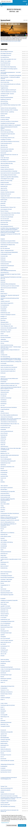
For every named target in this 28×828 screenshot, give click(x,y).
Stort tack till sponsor (5, 165)
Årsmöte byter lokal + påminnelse (7, 149)
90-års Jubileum (4, 604)
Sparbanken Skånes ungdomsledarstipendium (10, 455)
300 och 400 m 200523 (5, 503)
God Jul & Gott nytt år (5, 218)
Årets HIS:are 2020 (4, 457)
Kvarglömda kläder (4, 267)
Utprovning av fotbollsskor (6, 751)
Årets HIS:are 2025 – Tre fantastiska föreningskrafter (11, 75)
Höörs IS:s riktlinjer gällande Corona (8, 522)
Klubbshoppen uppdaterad (6, 678)
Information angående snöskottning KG (8, 89)
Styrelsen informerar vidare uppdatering (8, 108)
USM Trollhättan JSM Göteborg (7, 542)
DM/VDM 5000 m (4, 489)
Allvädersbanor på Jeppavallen (7, 731)
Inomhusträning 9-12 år (5, 646)
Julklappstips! (3, 437)
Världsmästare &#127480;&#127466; (8, 244)
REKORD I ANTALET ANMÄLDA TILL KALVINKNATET (11, 125)
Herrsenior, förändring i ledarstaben (7, 192)
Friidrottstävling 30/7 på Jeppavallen (8, 491)
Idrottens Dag (3, 438)
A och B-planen (4, 544)
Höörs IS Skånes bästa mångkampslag (8, 66)
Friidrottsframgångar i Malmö (6, 151)
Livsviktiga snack (4, 354)
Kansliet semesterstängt (5, 495)
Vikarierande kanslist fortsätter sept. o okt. (9, 385)
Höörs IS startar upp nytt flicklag (7, 131)
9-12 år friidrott (3, 617)
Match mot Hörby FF (4, 566)
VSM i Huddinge (4, 540)
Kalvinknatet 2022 (4, 435)
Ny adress (2, 665)
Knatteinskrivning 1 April (5, 312)
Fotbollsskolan (3, 310)
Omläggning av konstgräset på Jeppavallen (9, 600)
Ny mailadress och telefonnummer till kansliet (9, 242)
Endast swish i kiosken (5, 390)
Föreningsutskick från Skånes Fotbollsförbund (10, 513)
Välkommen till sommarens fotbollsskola (9, 407)
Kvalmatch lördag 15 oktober (6, 693)
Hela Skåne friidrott (4, 135)
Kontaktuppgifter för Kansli (6, 254)
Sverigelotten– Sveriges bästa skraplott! (8, 800)
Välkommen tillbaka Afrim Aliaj (7, 163)
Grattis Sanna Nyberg (5, 659)
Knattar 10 (2, 699)
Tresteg (2, 505)
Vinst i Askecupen (4, 680)
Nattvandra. (3, 709)
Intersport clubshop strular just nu (7, 169)
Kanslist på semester (5, 182)
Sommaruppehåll (4, 714)
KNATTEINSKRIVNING (5, 737)
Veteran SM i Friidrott (5, 602)
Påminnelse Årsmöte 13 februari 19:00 (8, 207)
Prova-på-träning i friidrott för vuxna (7, 137)
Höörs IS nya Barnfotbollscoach (7, 431)
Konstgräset (3, 598)
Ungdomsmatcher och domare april (8, 793)
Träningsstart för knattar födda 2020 (8, 133)
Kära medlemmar (4, 307)
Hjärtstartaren (3, 464)
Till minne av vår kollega (5, 117)
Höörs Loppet (3, 201)
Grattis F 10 (3, 682)
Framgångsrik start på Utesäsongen (8, 123)
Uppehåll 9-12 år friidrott (5, 606)
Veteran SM (3, 444)
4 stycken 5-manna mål (5, 301)
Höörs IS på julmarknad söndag (7, 345)
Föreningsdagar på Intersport (6, 575)
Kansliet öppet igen (4, 224)
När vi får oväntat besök (5, 248)
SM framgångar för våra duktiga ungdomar (9, 68)
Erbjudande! (3, 280)
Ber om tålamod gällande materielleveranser (9, 415)
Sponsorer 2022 (4, 394)
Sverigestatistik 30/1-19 (5, 585)
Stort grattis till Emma (5, 57)
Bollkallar (2, 792)
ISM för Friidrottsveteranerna (6, 571)
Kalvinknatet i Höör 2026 (5, 64)
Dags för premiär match (5, 804)
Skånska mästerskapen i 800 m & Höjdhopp (9, 109)
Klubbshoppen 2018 (4, 630)
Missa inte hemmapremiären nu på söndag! (9, 795)
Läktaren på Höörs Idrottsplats (7, 416)
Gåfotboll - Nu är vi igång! (5, 61)
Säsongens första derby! (5, 661)
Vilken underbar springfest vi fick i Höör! (8, 59)
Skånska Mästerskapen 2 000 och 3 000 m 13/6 (10, 423)
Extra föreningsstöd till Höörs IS (7, 226)
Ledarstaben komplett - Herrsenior (7, 93)
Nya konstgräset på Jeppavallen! (7, 594)
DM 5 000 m (3, 507)
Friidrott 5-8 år (3, 478)
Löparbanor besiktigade (5, 697)
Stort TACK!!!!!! (3, 644)
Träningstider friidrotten (5, 726)
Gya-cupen (3, 629)
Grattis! (2, 549)
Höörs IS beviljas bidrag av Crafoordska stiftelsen (10, 213)
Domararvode (3, 730)
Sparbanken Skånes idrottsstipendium (8, 283)
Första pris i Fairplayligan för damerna (8, 314)
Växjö (2, 587)
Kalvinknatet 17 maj (4, 724)
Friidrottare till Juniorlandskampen (7, 265)
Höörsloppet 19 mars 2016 (6, 754)
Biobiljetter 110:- (4, 316)
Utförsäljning (3, 648)
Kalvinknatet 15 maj (4, 573)
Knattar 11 (2, 707)
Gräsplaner (3, 238)
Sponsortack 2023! (4, 222)
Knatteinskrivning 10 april (5, 462)
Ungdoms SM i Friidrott (5, 195)
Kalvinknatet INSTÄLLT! (5, 493)
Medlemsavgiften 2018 (5, 625)
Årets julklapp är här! (5, 159)
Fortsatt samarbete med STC (6, 143)
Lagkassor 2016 (4, 733)
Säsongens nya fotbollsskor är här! (7, 466)
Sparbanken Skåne (4, 476)
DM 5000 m (3, 481)
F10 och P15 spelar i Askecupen (7, 640)
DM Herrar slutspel (4, 615)
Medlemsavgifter (4, 199)
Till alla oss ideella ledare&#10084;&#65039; (9, 252)
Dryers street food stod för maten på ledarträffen (10, 172)
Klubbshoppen (3, 526)
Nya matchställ (3, 735)
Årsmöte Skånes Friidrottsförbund (7, 577)
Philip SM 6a (3, 70)
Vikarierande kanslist (5, 392)
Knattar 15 (2, 511)
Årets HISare (3, 205)
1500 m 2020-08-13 (4, 485)
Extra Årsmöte (3, 547)
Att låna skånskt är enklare (6, 536)
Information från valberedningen (7, 216)
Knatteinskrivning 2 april (5, 427)
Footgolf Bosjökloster (5, 409)
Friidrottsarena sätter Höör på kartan (8, 705)
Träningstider (3, 636)
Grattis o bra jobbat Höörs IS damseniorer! (9, 367)
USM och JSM (3, 653)
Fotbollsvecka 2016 (4, 741)
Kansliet (2, 411)
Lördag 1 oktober (4, 703)
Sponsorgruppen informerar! (6, 209)
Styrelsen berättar (4, 113)
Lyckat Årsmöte (4, 318)
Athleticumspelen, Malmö (6, 581)
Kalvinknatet (3, 282)
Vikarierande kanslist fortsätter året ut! (8, 371)
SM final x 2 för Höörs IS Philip (6, 180)
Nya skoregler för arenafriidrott (7, 487)
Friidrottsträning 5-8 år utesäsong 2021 (8, 460)
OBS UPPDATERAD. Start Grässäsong (8, 806)
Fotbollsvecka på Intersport (6, 770)
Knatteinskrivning (4, 568)
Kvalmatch (3, 538)
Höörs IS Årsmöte (4, 433)
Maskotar (2, 291)
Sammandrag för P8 (4, 272)
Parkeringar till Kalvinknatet (6, 551)
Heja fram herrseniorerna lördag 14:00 (8, 369)
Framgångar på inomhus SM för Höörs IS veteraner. (11, 197)
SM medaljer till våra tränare (6, 53)
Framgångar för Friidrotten (6, 139)
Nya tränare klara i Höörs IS (6, 772)
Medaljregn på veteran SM (6, 99)
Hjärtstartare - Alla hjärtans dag (7, 80)
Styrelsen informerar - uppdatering (7, 111)
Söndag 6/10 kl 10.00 (5, 167)
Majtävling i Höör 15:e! (5, 453)
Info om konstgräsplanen (5, 623)
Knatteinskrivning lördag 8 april (7, 667)
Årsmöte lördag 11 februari (6, 329)
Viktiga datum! (3, 555)
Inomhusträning (4, 474)
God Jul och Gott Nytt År (5, 590)
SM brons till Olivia (4, 101)
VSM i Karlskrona (4, 651)
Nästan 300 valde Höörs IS (6, 642)
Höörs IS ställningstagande (6, 459)
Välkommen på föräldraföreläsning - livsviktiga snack (11, 361)
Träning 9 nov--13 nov (5, 690)
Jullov (2, 530)
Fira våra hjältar (3, 363)
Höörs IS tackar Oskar (5, 82)
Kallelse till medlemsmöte (6, 749)
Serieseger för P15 (4, 95)
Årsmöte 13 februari (4, 211)
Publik (2, 480)
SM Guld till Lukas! (4, 147)
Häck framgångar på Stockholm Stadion (8, 174)
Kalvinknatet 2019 (4, 553)
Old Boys (2, 352)
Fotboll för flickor (4, 557)
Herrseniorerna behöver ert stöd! (7, 365)
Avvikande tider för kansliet (6, 261)
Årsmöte (2, 468)
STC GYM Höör (3, 396)
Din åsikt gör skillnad (5, 119)
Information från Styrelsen (6, 337)
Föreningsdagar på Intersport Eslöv (7, 621)
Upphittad (2, 634)
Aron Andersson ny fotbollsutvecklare (8, 161)
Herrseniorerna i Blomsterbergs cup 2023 (9, 327)
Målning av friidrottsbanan (6, 130)
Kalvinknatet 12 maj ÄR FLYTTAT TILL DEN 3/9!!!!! (10, 520)
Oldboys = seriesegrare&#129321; (7, 250)
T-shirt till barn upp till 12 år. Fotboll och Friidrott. (10, 285)
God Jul (2, 756)
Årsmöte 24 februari (4, 86)
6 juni (2, 718)
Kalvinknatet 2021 (4, 470)
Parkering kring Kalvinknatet (6, 722)
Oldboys (2, 289)
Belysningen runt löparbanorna (7, 691)
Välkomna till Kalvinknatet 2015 (7, 788)
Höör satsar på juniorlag (5, 356)
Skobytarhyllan (3, 308)
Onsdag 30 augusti (4, 649)
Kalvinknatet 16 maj (4, 609)
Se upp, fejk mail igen (5, 157)
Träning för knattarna (5, 613)
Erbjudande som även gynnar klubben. (8, 240)
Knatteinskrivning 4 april (5, 515)
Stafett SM (3, 115)
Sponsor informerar (4, 335)
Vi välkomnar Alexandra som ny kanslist (8, 91)
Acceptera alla (22, 825)
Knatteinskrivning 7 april (5, 619)
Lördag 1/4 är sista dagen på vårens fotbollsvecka (10, 669)
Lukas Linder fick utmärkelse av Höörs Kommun (10, 141)
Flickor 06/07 (3, 747)
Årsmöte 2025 (3, 152)
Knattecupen (3, 258)
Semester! (2, 655)
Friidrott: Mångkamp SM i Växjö (7, 326)
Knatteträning (3, 564)
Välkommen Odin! (4, 145)
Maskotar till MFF (4, 246)
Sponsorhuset (5, 20)
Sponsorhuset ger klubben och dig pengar (9, 171)
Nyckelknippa (3, 502)
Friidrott (2, 333)
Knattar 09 (2, 695)
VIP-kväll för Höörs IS (5, 413)
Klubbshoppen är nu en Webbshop (7, 532)
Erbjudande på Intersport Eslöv (7, 592)
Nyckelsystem (3, 710)
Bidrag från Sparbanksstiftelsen (7, 97)
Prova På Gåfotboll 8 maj (5, 63)
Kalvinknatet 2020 (4, 534)
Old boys (2, 343)
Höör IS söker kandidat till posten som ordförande (10, 84)
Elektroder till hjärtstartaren (6, 220)
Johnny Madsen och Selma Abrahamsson (9, 421)
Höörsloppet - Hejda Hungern (6, 579)
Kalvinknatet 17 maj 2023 (5, 331)
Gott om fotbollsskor (5, 341)
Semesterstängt (4, 546)
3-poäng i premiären (4, 802)
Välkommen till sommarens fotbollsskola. (9, 287)
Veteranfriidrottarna (4, 446)
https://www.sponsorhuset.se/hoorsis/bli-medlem (11, 41)
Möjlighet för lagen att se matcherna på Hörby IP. (10, 383)
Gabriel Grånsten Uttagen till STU (7, 303)
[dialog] (14, 820)
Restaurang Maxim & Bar (5, 497)
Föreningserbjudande (5, 305)
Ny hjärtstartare (3, 451)
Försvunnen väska (4, 256)
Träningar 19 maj (4, 786)
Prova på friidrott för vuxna (6, 425)
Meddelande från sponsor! (6, 193)
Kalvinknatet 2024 (4, 186)
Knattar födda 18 (4, 293)
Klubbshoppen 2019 (4, 562)
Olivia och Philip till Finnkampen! (7, 51)
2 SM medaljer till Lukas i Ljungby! (7, 178)
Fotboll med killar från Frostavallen (7, 760)
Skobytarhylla (3, 429)
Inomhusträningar (4, 472)
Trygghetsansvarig (4, 87)
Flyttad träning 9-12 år (5, 716)
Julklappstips (3, 339)
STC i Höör (3, 405)
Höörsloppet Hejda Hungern (6, 632)
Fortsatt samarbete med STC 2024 (7, 214)
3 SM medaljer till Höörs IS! (6, 55)
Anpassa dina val (5, 822)
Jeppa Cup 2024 (4, 188)
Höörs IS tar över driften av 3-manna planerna (9, 121)
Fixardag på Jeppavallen (5, 670)
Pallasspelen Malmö (4, 322)
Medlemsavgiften (4, 743)
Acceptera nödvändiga (11, 825)
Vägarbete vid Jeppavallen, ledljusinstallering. (9, 176)
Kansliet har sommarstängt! (6, 397)
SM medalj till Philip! (4, 103)
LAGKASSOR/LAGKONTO (6, 790)
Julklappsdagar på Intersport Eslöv (7, 686)
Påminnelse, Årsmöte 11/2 (6, 324)
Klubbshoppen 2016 (4, 745)
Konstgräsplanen (4, 688)
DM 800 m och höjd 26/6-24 (6, 184)
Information (3, 509)
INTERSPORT (3, 203)
